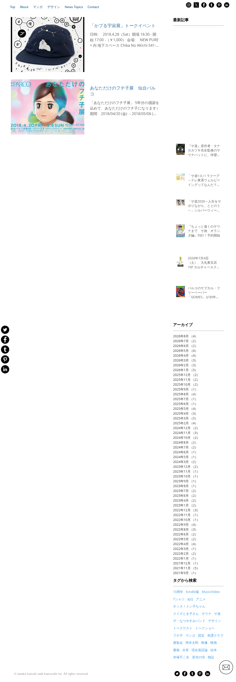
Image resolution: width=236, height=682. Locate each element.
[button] (24, 7)
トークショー (205, 628)
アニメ (201, 599)
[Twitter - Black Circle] (177, 673)
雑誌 (211, 657)
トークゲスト (182, 628)
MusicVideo (211, 592)
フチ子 (178, 635)
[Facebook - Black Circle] (203, 5)
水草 (185, 650)
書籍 (176, 650)
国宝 (201, 635)
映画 (213, 642)
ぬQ (190, 599)
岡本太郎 (192, 642)
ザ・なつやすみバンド (189, 620)
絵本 (213, 650)
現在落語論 (200, 650)
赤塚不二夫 (181, 657)
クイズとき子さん (186, 613)
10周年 (178, 592)
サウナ (206, 613)
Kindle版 (192, 592)
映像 (204, 642)
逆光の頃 (198, 657)
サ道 (217, 613)
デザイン (214, 620)
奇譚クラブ (215, 635)
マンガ (190, 635)
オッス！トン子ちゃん (189, 606)
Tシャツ (179, 599)
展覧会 (178, 642)
